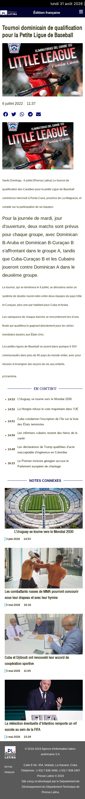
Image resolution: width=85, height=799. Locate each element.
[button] (5, 114)
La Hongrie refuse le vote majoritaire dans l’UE (47, 409)
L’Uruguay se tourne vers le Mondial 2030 (44, 399)
